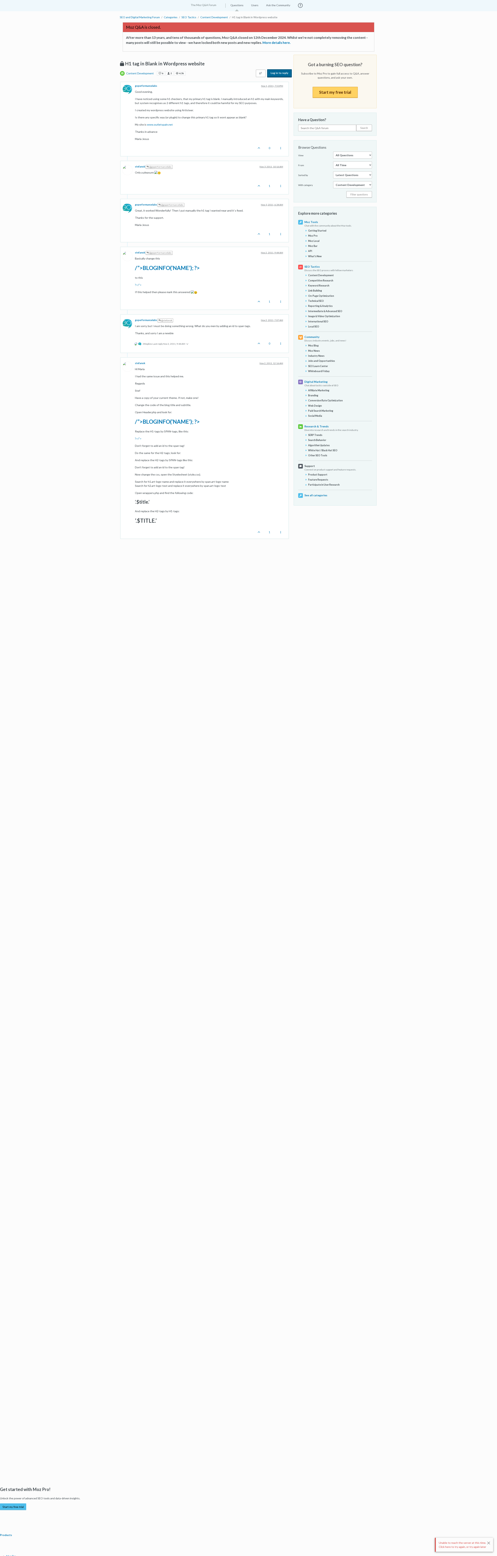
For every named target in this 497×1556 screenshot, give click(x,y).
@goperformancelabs (160, 166)
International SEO (318, 321)
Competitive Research (320, 280)
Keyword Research (318, 285)
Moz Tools (311, 222)
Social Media (315, 415)
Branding (313, 395)
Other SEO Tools (317, 455)
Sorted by (303, 175)
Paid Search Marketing (320, 410)
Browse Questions (312, 147)
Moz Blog (313, 345)
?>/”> (138, 284)
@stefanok (166, 320)
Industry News (316, 355)
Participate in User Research (324, 484)
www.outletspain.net (160, 124)
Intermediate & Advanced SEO (325, 311)
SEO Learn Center (318, 366)
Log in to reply (279, 73)
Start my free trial (335, 92)
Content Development (140, 73)
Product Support (317, 474)
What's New (315, 256)
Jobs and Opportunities (321, 360)
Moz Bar (312, 246)
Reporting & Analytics (320, 306)
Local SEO (313, 326)
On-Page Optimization (321, 295)
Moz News (314, 350)
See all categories (315, 495)
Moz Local (313, 241)
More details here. (276, 43)
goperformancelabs (146, 85)
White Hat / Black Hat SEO (322, 450)
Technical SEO (316, 300)
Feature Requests (318, 479)
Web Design (315, 405)
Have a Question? (312, 120)
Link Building (315, 290)
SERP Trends (315, 435)
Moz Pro (313, 235)
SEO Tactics (312, 266)
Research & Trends (316, 426)
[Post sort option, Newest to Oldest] (261, 73)
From (301, 165)
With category (305, 185)
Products (6, 1535)
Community (311, 336)
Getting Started (317, 230)
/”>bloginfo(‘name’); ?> (167, 268)
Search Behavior (317, 440)
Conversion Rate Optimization (325, 400)
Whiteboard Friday (319, 371)
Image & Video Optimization (324, 316)
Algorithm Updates (319, 445)
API (310, 251)
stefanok (140, 166)
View (300, 155)
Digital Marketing (316, 381)
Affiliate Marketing (318, 390)
